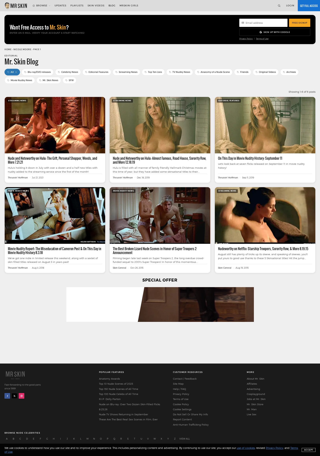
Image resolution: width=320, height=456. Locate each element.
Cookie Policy (181, 404)
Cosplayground (256, 393)
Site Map (178, 383)
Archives (291, 72)
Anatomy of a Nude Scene (215, 72)
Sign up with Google (277, 32)
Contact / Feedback (185, 378)
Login (290, 5)
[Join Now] (309, 5)
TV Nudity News (181, 72)
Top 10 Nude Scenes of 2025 (116, 383)
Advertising (253, 388)
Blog (112, 5)
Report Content (182, 419)
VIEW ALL (184, 438)
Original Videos (267, 72)
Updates (60, 5)
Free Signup (299, 22)
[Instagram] (21, 396)
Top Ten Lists (155, 72)
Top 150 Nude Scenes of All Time (118, 388)
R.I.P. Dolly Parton (110, 399)
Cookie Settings (182, 409)
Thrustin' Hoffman (18, 177)
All (12, 72)
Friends (244, 72)
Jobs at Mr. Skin (256, 399)
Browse (41, 5)
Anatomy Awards (109, 378)
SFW (71, 80)
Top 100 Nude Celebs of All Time (118, 393)
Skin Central (119, 268)
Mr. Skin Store (255, 404)
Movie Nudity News (21, 80)
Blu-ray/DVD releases (39, 72)
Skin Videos (96, 5)
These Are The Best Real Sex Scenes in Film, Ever (128, 419)
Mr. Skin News (50, 80)
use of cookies (246, 447)
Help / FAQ (179, 388)
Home (7, 49)
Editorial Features (98, 72)
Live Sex (251, 414)
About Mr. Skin (255, 378)
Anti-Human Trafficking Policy (191, 424)
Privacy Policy (246, 39)
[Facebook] (7, 396)
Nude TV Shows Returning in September (123, 414)
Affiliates (252, 383)
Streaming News (128, 72)
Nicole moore (22, 49)
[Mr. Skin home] (16, 5)
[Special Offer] (160, 324)
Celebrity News (69, 72)
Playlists (77, 5)
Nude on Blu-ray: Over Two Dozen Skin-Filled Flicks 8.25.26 (129, 407)
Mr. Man (252, 409)
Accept (308, 450)
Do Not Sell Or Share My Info (190, 414)
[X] (14, 396)
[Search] (279, 5)
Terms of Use (262, 39)
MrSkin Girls (129, 5)
